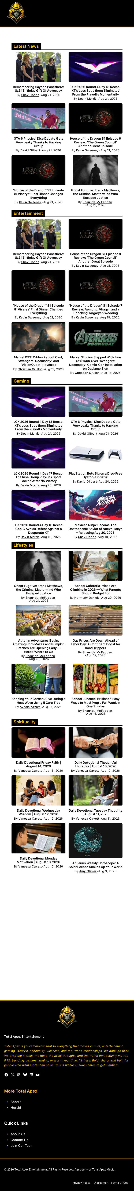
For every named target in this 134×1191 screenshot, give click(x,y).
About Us (18, 1134)
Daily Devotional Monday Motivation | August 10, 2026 (38, 860)
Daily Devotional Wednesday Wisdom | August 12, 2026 (38, 812)
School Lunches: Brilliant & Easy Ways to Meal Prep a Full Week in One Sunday (95, 702)
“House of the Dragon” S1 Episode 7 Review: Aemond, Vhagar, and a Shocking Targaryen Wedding (95, 309)
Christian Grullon (30, 369)
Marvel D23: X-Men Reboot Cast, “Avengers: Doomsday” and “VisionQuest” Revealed (38, 361)
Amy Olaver (87, 871)
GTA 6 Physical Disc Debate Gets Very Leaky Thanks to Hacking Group (38, 142)
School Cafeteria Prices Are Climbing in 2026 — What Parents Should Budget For (95, 589)
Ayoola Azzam (30, 707)
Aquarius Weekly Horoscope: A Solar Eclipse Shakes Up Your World (95, 865)
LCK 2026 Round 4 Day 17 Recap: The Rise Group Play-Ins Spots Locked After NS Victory (38, 477)
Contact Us (19, 1140)
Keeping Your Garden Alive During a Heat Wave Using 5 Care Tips (38, 700)
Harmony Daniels (86, 597)
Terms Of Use (119, 1182)
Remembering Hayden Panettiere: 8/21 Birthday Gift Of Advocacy (38, 89)
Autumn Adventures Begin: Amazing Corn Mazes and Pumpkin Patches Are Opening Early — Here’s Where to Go (38, 646)
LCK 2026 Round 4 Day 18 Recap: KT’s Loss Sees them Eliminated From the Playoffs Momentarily (95, 90)
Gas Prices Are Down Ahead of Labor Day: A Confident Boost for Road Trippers (95, 644)
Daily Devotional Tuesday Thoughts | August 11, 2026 (95, 812)
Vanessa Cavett (30, 770)
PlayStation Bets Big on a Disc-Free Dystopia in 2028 (95, 475)
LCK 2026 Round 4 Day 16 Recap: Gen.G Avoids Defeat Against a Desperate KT (38, 528)
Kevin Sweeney (87, 150)
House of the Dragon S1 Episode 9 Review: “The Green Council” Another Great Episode (95, 142)
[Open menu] (126, 13)
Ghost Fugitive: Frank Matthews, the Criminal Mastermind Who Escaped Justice (95, 194)
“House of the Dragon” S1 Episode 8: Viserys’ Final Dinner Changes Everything (38, 194)
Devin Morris (87, 98)
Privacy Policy (81, 1182)
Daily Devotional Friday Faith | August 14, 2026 (38, 764)
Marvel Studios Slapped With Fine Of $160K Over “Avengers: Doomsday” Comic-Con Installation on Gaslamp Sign (95, 362)
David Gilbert (30, 150)
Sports (16, 1102)
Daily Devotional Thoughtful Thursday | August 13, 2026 (96, 764)
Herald (16, 1107)
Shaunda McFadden (97, 202)
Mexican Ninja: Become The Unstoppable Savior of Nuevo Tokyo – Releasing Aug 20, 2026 (95, 528)
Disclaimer (100, 1182)
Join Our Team (22, 1145)
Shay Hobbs (30, 95)
